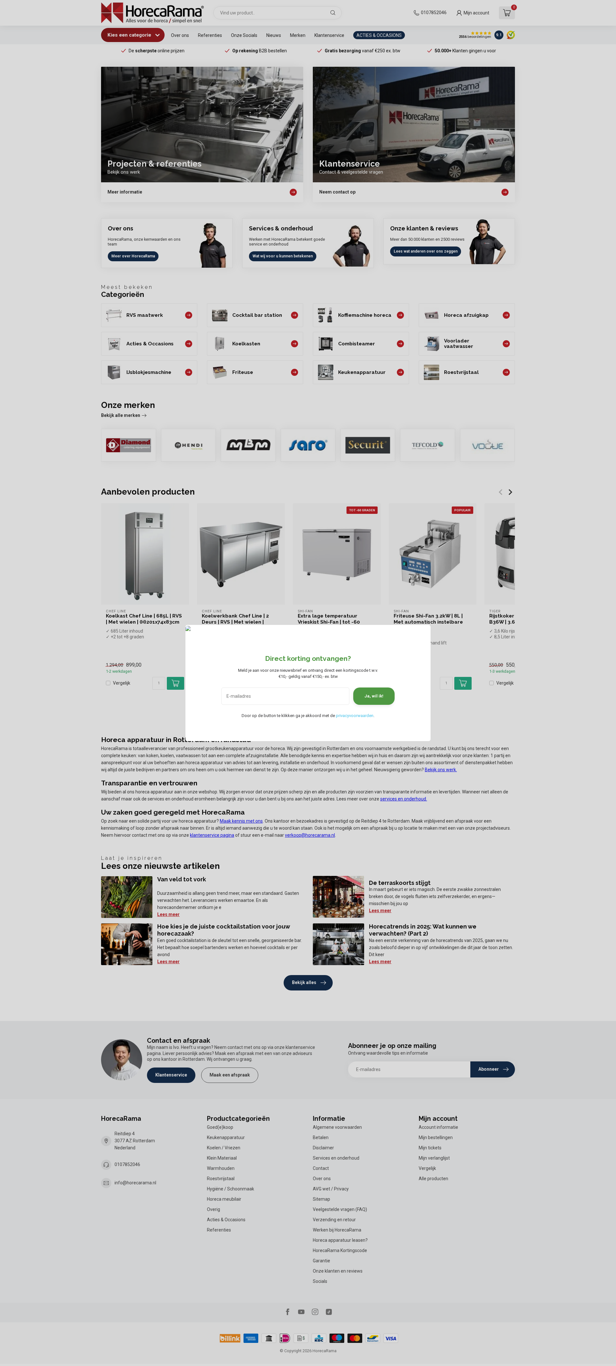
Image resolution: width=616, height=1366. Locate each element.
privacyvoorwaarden (354, 715)
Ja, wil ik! (373, 696)
